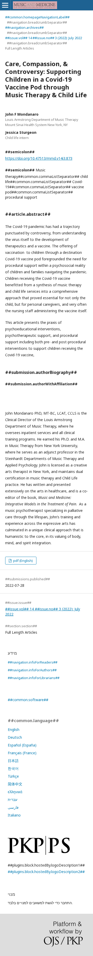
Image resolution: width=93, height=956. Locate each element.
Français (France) (22, 752)
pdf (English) (22, 560)
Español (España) (22, 745)
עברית (12, 799)
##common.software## (28, 699)
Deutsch (15, 737)
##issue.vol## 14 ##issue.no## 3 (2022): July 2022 (43, 38)
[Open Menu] (5, 5)
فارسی (13, 807)
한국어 (13, 768)
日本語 (13, 760)
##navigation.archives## (24, 27)
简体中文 (15, 783)
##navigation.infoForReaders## (32, 662)
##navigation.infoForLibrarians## (33, 677)
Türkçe (13, 776)
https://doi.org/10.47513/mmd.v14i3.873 (38, 158)
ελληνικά (15, 791)
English (13, 729)
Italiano (14, 815)
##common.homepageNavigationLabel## (37, 17)
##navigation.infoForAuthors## (32, 670)
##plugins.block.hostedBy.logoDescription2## (46, 871)
